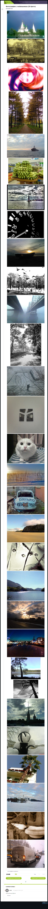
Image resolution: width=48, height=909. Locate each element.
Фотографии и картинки (16, 2)
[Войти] (2, 6)
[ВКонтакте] (6, 874)
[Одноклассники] (8, 874)
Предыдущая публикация (13, 878)
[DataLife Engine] (2, 2)
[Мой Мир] (9, 874)
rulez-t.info (8, 2)
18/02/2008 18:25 (9, 8)
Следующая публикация (38, 878)
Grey (35, 874)
